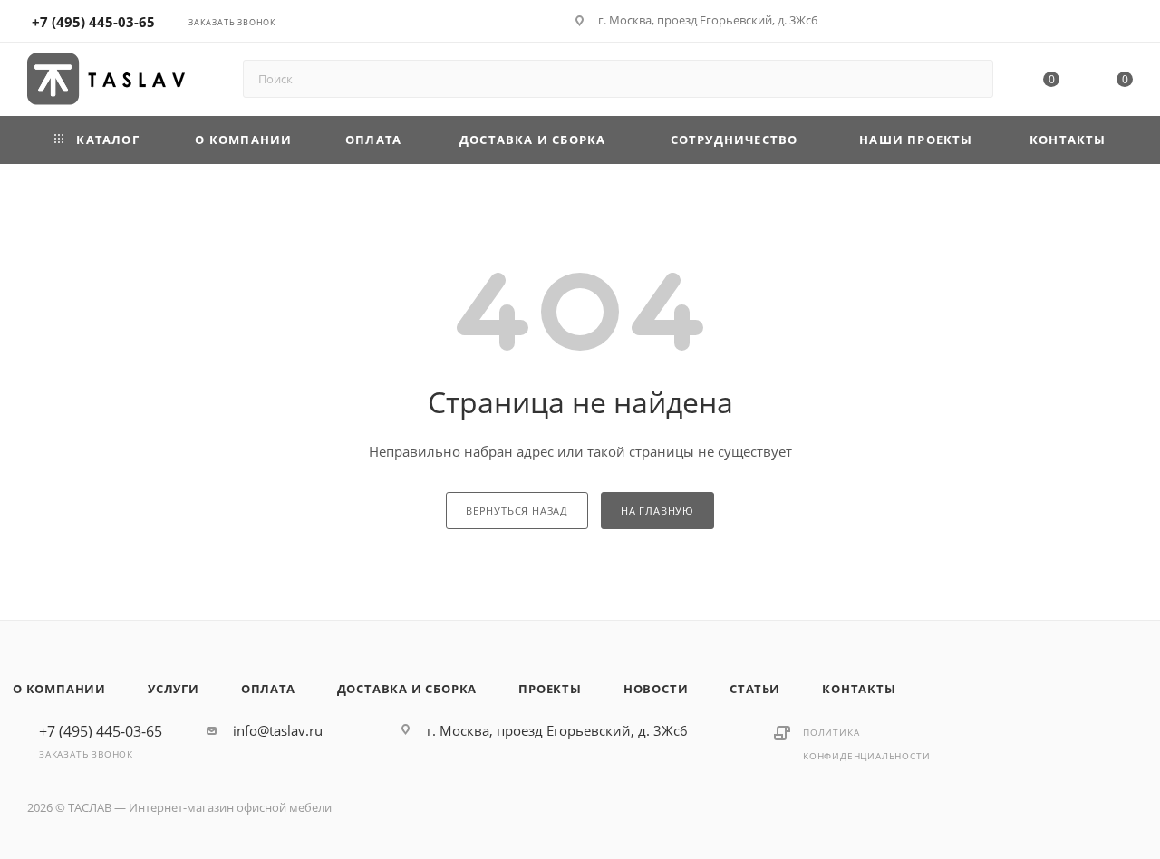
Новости (656, 688)
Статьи (755, 688)
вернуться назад (517, 510)
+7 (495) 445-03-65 (93, 22)
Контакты (858, 688)
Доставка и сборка (407, 688)
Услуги (173, 688)
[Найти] (971, 79)
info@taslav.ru (278, 730)
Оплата (268, 688)
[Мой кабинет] (1124, 23)
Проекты (550, 688)
